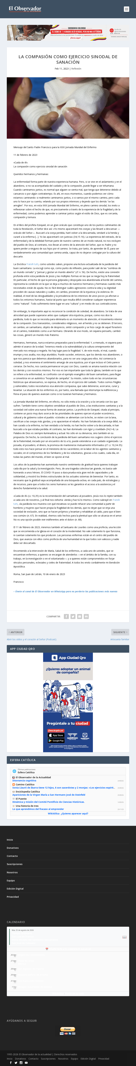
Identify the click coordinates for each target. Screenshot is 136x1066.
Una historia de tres (27, 805)
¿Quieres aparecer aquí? (74, 813)
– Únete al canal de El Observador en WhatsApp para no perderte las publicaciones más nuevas (65, 591)
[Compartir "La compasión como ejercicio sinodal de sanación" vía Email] (79, 616)
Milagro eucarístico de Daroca (35, 986)
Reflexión (76, 68)
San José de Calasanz (23, 943)
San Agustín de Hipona (31, 968)
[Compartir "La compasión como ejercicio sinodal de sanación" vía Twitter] (73, 616)
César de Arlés (26, 960)
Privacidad (13, 896)
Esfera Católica (26, 772)
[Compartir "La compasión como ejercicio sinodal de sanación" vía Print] (86, 616)
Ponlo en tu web (74, 993)
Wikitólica (53, 813)
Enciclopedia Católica (28, 791)
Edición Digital (15, 888)
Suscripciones (14, 864)
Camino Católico (25, 784)
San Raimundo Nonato (31, 980)
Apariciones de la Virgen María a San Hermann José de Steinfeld (48, 794)
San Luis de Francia (23, 936)
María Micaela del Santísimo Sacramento (35, 939)
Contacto (12, 856)
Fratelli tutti (32, 264)
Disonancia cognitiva (24, 780)
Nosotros (12, 872)
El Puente (21, 798)
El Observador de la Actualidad (33, 777)
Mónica (22, 963)
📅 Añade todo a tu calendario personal (68, 949)
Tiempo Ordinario (22, 933)
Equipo (11, 880)
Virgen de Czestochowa (31, 954)
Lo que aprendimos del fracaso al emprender (38, 809)
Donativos (13, 847)
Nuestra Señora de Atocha (33, 974)
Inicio (10, 839)
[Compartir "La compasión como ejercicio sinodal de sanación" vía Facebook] (66, 616)
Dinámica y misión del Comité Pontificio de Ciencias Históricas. (48, 801)
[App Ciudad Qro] (68, 702)
